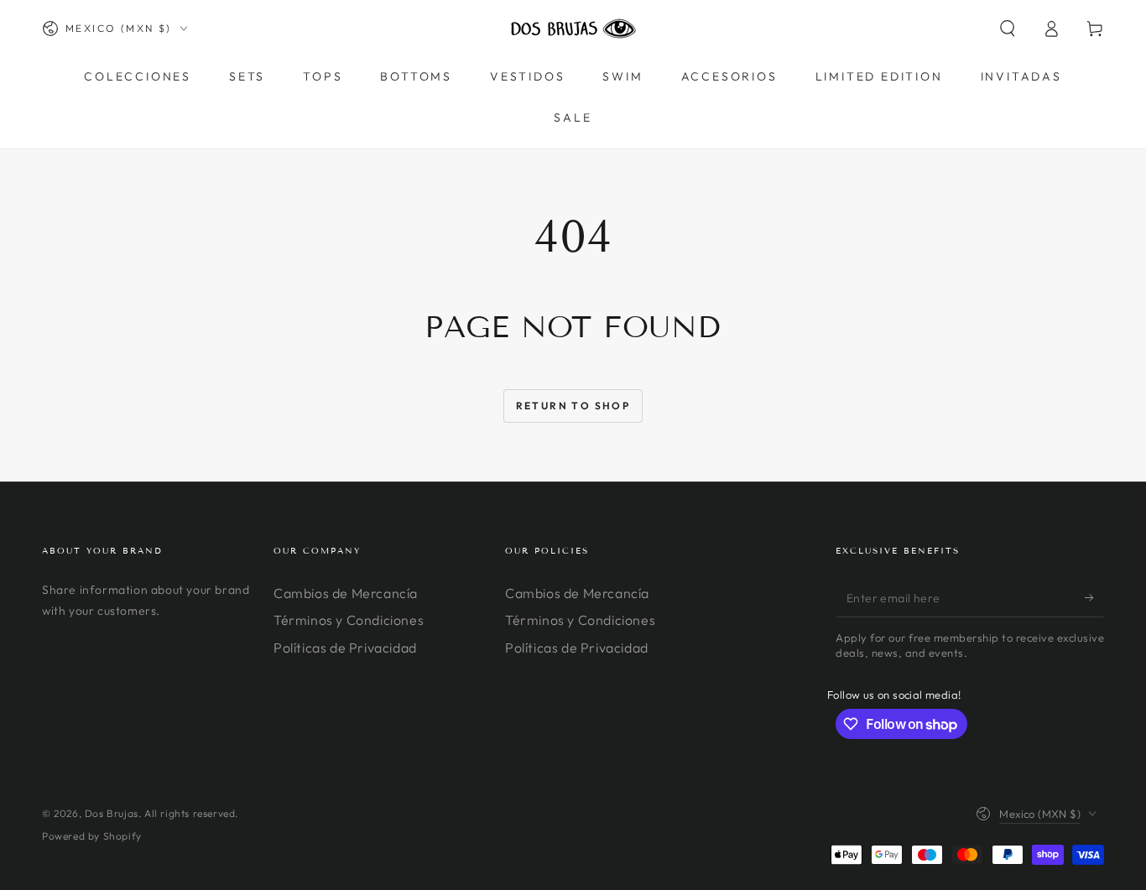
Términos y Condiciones (348, 620)
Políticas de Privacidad (345, 647)
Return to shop (573, 405)
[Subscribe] (1094, 598)
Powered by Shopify (92, 836)
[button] (1007, 28)
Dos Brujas (111, 813)
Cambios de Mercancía (345, 593)
